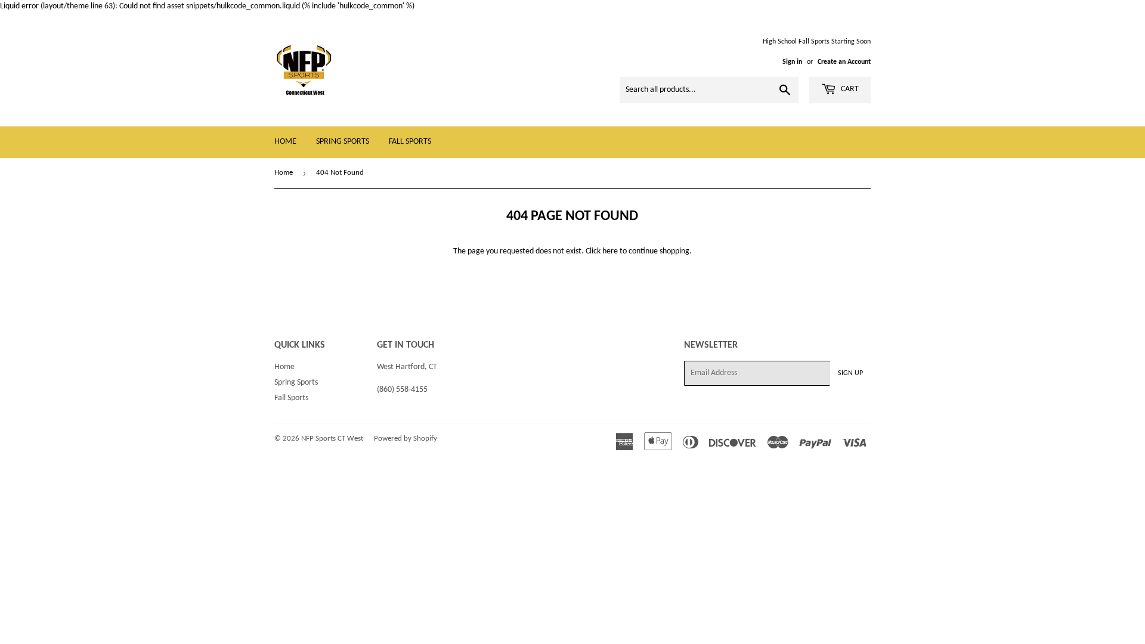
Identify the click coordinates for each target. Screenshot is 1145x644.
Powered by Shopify (405, 438)
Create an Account (844, 62)
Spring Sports (342, 141)
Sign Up (850, 373)
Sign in (792, 62)
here (610, 251)
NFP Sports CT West (332, 438)
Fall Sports (410, 141)
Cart (849, 89)
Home (285, 141)
